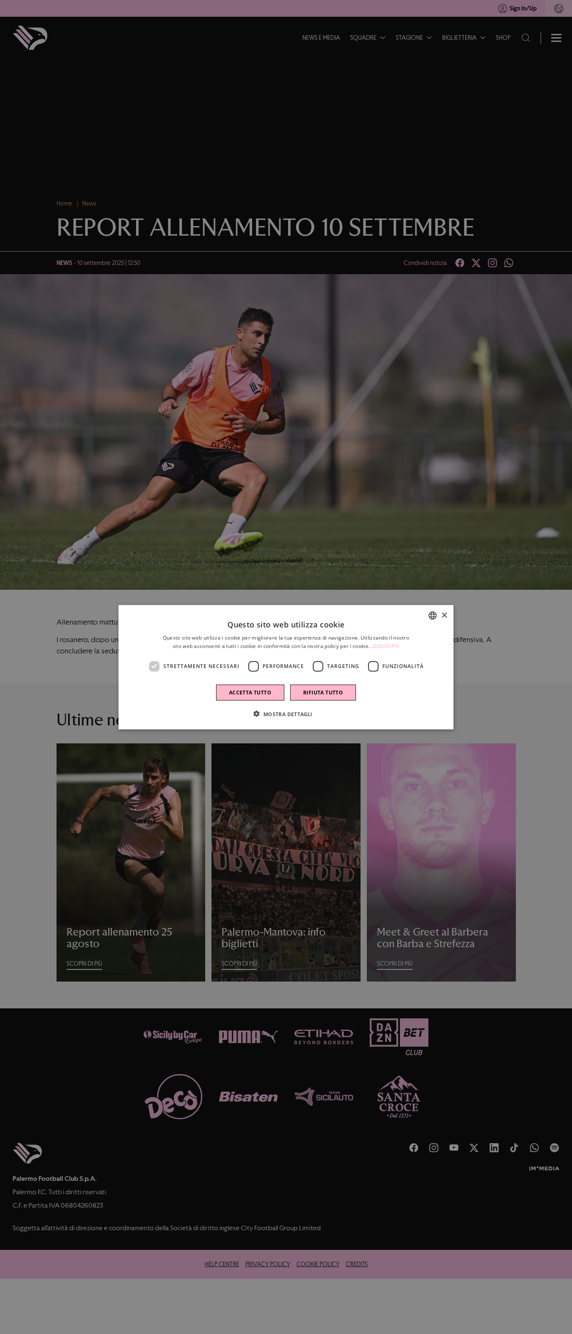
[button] (286, 714)
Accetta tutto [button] (250, 692)
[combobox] (432, 615)
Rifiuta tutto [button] (323, 692)
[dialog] (286, 667)
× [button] (444, 615)
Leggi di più (385, 646)
